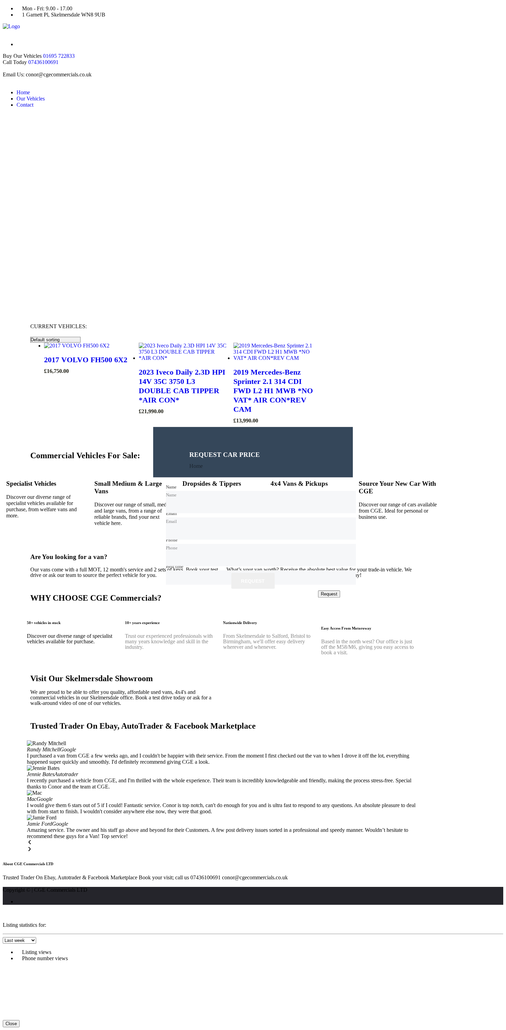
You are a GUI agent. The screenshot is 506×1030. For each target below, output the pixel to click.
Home (23, 92)
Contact (25, 105)
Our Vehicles (31, 98)
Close (11, 1023)
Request (253, 581)
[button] (223, 842)
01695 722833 (59, 56)
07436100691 (43, 62)
